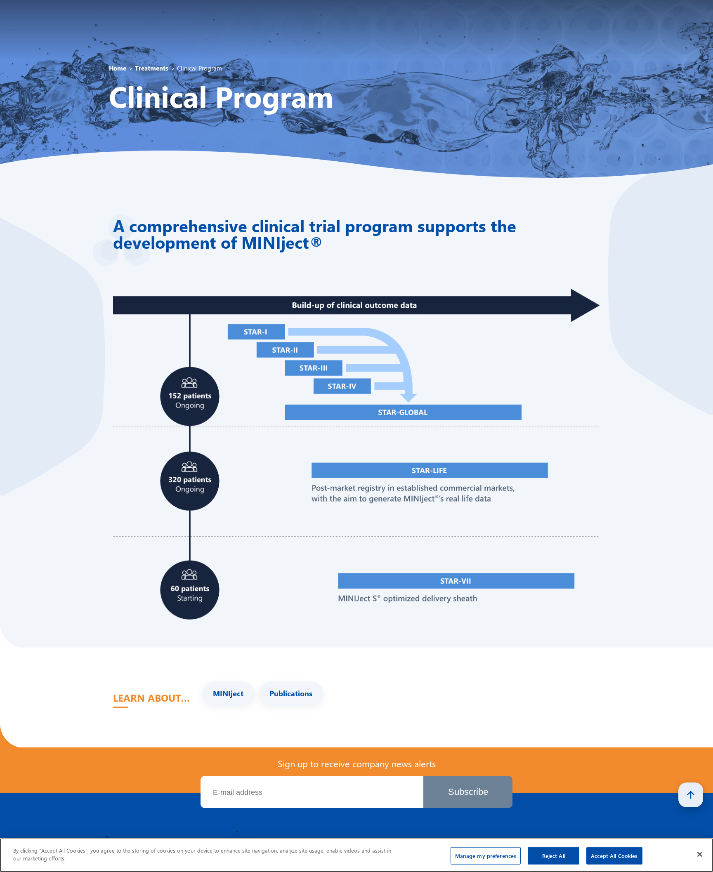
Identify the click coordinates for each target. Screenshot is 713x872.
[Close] (700, 854)
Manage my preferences (486, 855)
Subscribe (468, 792)
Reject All (553, 855)
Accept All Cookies (614, 855)
